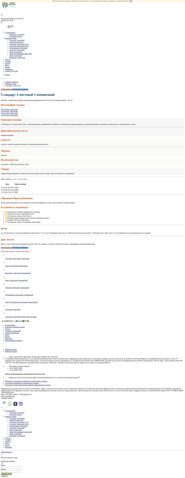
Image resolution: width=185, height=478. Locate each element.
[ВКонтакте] (17, 321)
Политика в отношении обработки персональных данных (26, 381)
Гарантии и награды (16, 34)
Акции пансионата (12, 333)
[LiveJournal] (26, 321)
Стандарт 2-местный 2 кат (19, 46)
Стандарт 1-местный (17, 40)
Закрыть (4, 476)
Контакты (8, 69)
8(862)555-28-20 (11, 351)
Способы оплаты (15, 36)
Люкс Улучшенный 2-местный (20, 54)
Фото (7, 65)
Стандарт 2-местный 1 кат (19, 44)
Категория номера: (8, 461)
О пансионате (10, 32)
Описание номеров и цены (15, 327)
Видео (7, 67)
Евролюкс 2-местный (17, 58)
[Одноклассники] (21, 321)
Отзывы (8, 61)
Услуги (7, 59)
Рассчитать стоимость (20, 89)
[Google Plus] (28, 321)
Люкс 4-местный (15, 56)
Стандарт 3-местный (17, 50)
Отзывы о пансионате (13, 331)
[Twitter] (19, 321)
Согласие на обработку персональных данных (22, 383)
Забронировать (6, 89)
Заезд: (3, 465)
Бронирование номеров (13, 340)
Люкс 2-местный (15, 52)
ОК (131, 1)
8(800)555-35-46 (11, 349)
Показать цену (6, 474)
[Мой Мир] (23, 321)
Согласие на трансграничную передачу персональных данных (28, 385)
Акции (7, 63)
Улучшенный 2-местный (18, 48)
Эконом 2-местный (16, 42)
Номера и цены (10, 38)
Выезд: (3, 469)
